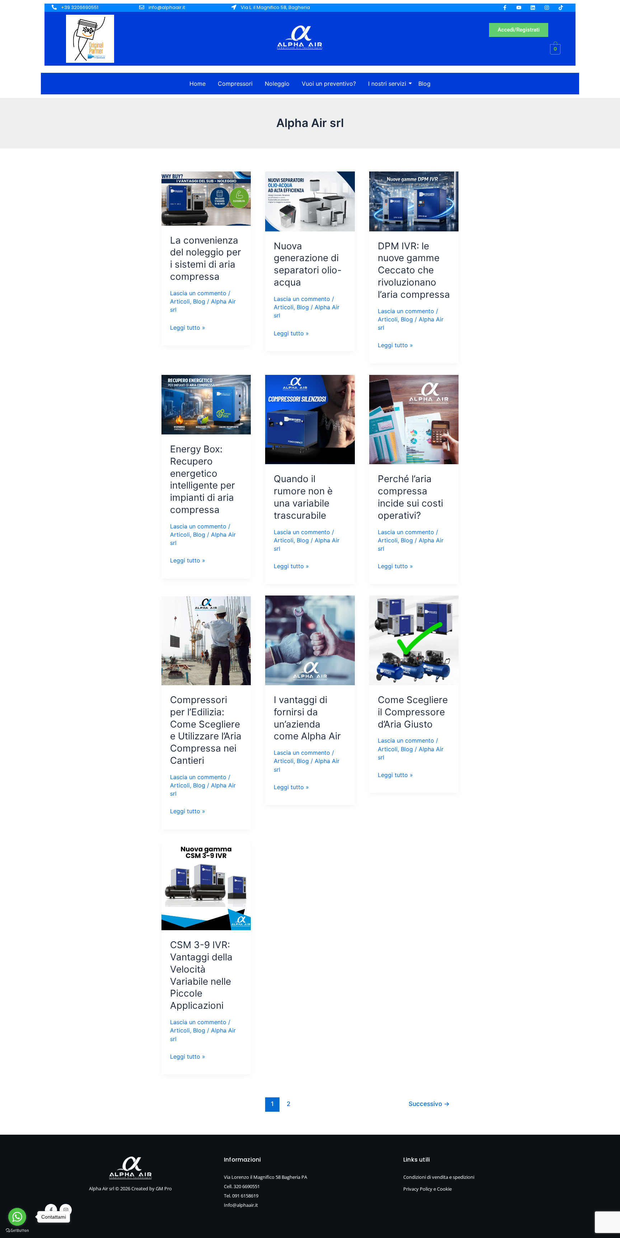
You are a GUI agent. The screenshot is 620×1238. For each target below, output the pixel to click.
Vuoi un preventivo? (329, 83)
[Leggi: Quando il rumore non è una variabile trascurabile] (310, 420)
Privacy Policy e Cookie (427, 1189)
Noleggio (277, 83)
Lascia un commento (198, 293)
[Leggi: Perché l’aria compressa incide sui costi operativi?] (414, 420)
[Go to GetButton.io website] (17, 1230)
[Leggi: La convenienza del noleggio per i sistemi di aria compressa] (206, 198)
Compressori (235, 83)
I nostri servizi (387, 83)
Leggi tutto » (187, 327)
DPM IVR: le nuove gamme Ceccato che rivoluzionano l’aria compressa (414, 270)
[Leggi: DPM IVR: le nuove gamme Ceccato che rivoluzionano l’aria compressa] (414, 201)
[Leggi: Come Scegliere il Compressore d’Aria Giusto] (414, 640)
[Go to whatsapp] (17, 1217)
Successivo (429, 1103)
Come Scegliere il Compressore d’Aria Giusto (413, 712)
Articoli (180, 301)
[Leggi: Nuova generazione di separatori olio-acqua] (310, 201)
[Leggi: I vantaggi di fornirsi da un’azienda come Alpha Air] (310, 640)
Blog (424, 83)
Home (197, 83)
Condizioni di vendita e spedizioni (438, 1177)
